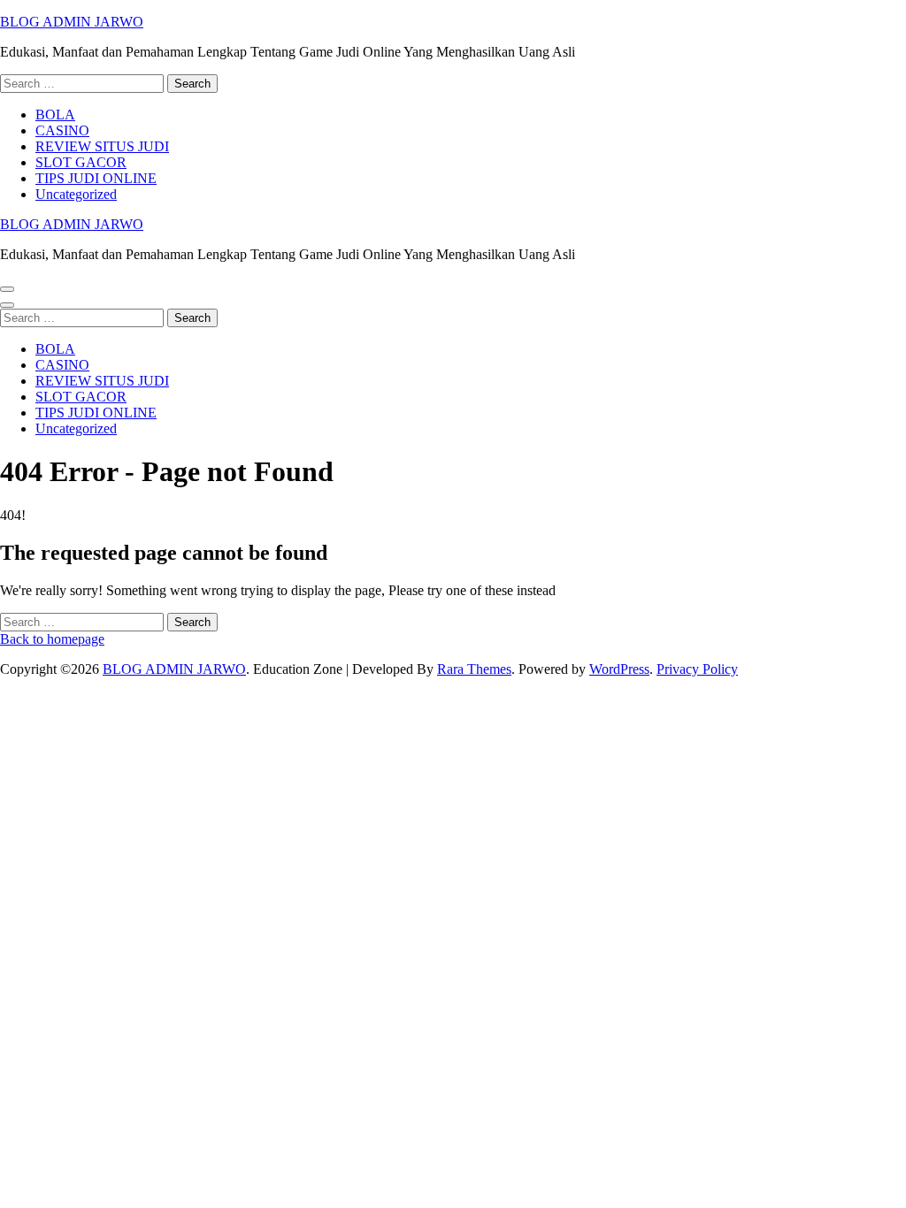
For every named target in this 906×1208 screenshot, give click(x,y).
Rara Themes (474, 669)
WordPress (619, 669)
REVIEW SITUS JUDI (102, 146)
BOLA (55, 114)
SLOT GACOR (81, 162)
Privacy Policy (697, 669)
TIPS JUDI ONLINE (96, 178)
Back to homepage (52, 638)
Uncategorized (76, 194)
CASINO (62, 130)
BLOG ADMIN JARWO (71, 21)
